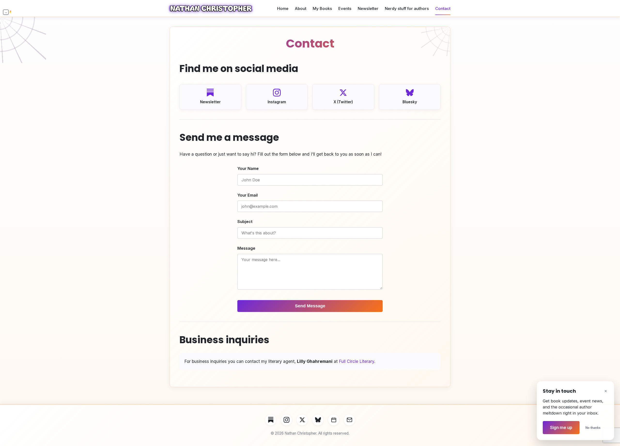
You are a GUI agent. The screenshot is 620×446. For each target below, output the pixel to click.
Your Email (247, 195)
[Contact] (349, 419)
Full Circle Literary (356, 361)
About (300, 8)
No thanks (592, 428)
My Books (322, 8)
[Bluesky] (317, 419)
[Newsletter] (270, 419)
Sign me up (561, 427)
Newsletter (368, 8)
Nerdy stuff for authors (407, 8)
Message (246, 248)
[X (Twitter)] (302, 419)
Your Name (248, 168)
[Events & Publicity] (333, 419)
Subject (245, 221)
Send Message (310, 305)
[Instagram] (286, 419)
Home (282, 8)
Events (344, 8)
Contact (442, 8)
